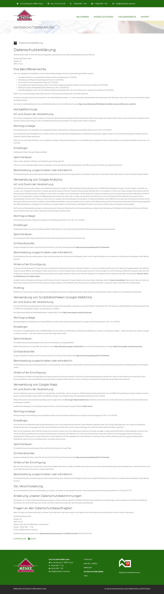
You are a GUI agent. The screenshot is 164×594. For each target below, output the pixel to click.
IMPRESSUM (88, 568)
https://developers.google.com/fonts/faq (68, 346)
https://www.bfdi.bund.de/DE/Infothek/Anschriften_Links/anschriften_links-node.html (107, 104)
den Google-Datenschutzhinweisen (77, 400)
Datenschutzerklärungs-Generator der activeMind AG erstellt (59, 533)
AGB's (45, 589)
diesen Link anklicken (118, 280)
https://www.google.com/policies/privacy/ (77, 313)
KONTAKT (145, 17)
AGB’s (33, 539)
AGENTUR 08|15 (145, 589)
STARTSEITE (88, 559)
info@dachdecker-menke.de (125, 4)
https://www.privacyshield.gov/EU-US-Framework (92, 247)
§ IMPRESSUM (20, 539)
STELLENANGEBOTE (127, 17)
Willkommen (82, 17)
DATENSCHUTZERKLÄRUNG (93, 572)
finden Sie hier (87, 406)
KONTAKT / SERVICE (90, 564)
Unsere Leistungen (103, 17)
